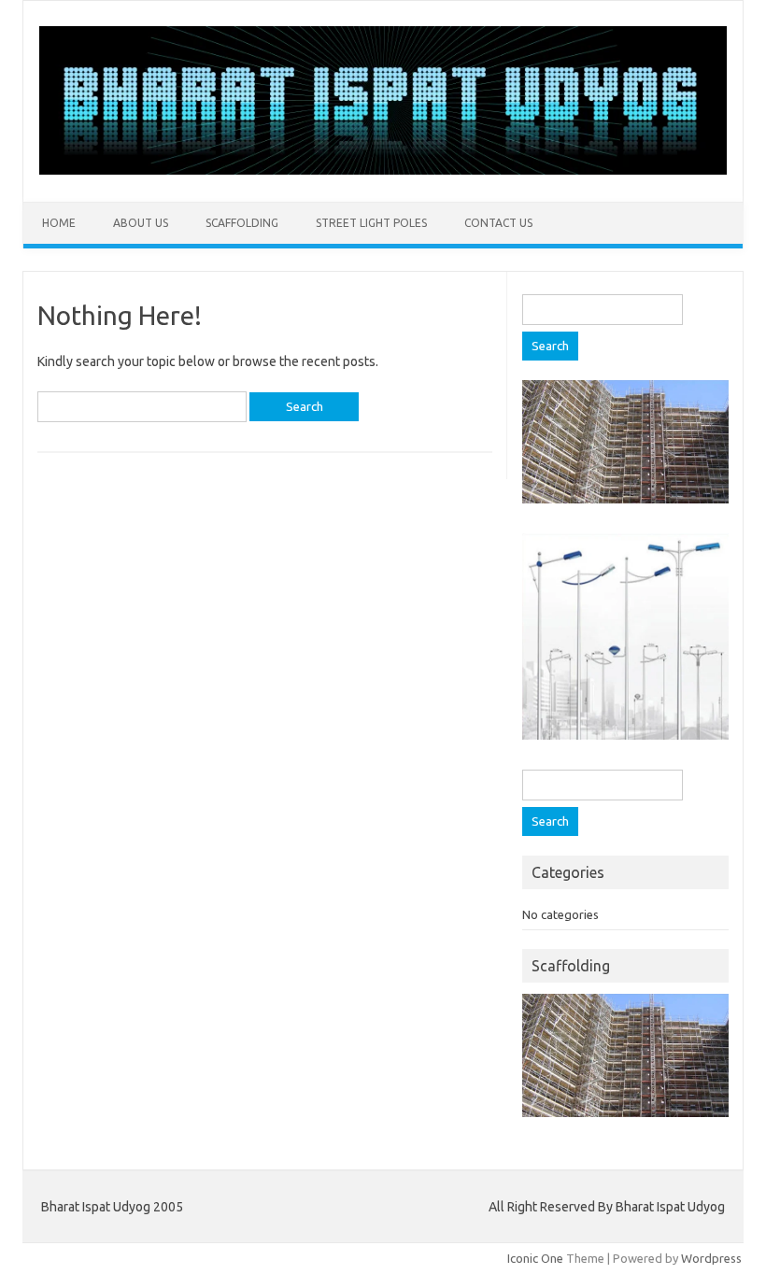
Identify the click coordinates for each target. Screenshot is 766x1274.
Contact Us (498, 223)
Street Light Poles (371, 223)
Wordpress (711, 1258)
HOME (59, 223)
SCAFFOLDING (242, 223)
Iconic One (535, 1258)
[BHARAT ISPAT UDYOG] (383, 170)
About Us (140, 223)
